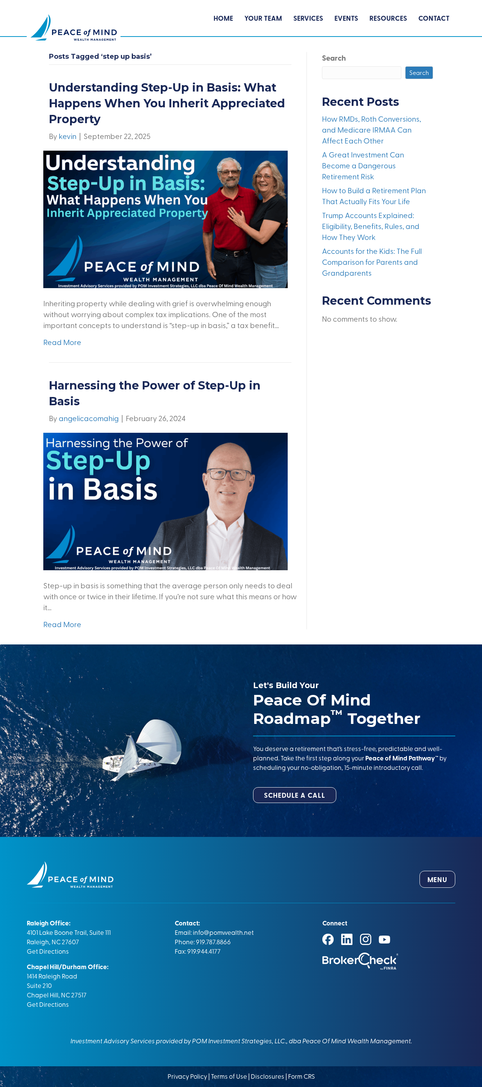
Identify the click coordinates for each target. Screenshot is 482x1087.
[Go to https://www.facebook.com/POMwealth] (328, 939)
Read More (62, 342)
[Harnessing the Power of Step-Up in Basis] (165, 500)
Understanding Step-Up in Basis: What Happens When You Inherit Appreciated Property (167, 103)
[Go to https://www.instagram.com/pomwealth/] (365, 939)
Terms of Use (229, 1076)
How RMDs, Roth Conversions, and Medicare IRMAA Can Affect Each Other (371, 129)
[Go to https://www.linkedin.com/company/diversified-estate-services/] (346, 939)
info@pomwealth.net (223, 932)
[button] (294, 795)
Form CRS (301, 1076)
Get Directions (48, 951)
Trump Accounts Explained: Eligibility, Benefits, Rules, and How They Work (370, 226)
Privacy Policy (188, 1076)
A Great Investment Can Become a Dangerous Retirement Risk (363, 165)
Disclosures (267, 1076)
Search (334, 57)
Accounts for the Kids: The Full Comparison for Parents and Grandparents (372, 262)
